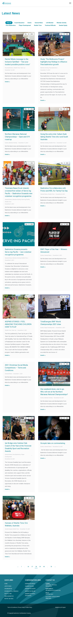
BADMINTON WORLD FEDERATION (30, 594)
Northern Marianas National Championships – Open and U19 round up (17, 136)
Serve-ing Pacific (25, 199)
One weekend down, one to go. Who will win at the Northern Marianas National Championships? (54, 391)
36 (28, 566)
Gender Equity (63, 25)
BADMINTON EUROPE (30, 588)
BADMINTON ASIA (29, 586)
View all (9, 22)
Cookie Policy (28, 607)
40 (44, 566)
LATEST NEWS (7, 586)
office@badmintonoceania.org (53, 590)
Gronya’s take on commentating (52, 443)
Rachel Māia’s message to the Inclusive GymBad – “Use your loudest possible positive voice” (17, 62)
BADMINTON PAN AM (30, 591)
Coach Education (19, 22)
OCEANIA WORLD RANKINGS (11, 591)
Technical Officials (50, 25)
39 (40, 566)
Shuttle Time (38, 25)
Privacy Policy (21, 607)
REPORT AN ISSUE (8, 598)
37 (32, 566)
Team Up (22, 67)
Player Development (25, 25)
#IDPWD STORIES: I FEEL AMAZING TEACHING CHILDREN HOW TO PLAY (18, 324)
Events (30, 22)
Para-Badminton (11, 25)
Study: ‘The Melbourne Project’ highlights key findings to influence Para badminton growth (53, 62)
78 (51, 566)
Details (7, 81)
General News (39, 22)
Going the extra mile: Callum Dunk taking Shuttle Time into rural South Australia (54, 136)
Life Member (50, 22)
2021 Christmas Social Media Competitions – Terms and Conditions (16, 367)
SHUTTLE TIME (8, 593)
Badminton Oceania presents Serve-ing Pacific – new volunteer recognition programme (18, 252)
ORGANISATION (8, 588)
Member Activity (61, 22)
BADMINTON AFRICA (30, 583)
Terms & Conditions (12, 607)
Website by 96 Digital (60, 607)
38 (36, 566)
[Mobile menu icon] (70, 3)
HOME (5, 583)
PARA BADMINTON (9, 596)
